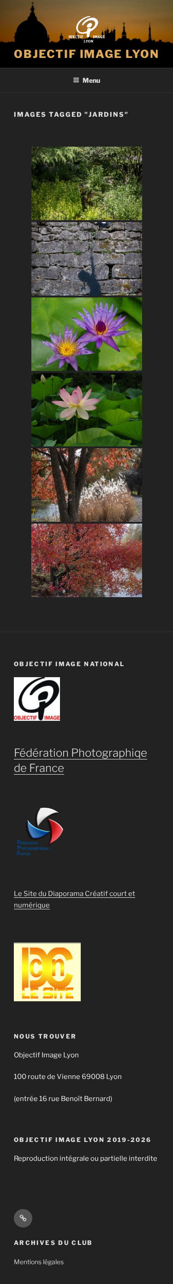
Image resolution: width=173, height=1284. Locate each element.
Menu (91, 80)
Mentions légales (39, 1262)
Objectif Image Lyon (86, 54)
